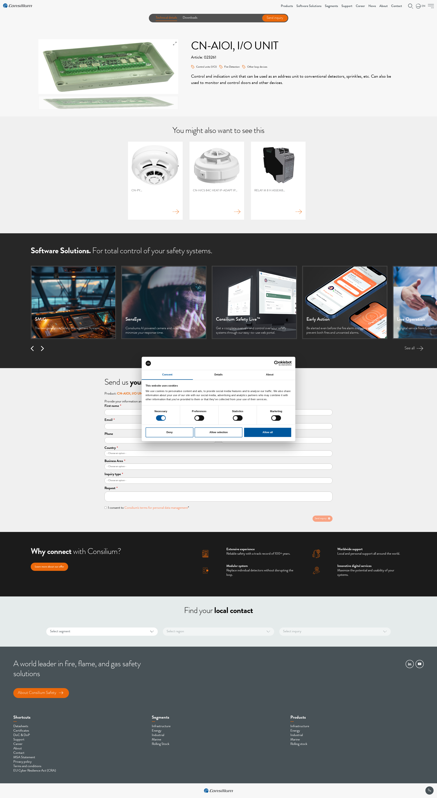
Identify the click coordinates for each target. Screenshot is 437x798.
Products (287, 6)
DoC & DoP (21, 735)
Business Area (114, 461)
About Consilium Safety (37, 693)
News (372, 6)
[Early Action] (345, 302)
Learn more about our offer (49, 567)
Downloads (190, 18)
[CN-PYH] (155, 181)
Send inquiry (275, 18)
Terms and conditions (27, 766)
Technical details (166, 18)
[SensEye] (164, 302)
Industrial (158, 735)
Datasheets (20, 726)
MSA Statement (24, 757)
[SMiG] (73, 302)
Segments (331, 6)
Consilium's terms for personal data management (156, 508)
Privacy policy (22, 762)
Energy (156, 731)
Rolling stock (298, 744)
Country (111, 448)
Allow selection (218, 432)
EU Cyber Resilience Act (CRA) (34, 771)
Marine (156, 740)
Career (360, 6)
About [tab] (269, 374)
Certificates (21, 731)
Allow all (268, 432)
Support (346, 6)
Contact (396, 6)
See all (410, 348)
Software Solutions (308, 6)
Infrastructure (161, 726)
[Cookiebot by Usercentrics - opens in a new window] (277, 363)
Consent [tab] (167, 374)
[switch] (199, 418)
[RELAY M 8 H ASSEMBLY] (278, 181)
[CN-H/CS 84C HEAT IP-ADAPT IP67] (216, 181)
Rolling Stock (160, 744)
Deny (169, 432)
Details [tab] (218, 374)
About (383, 6)
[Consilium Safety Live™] (254, 302)
